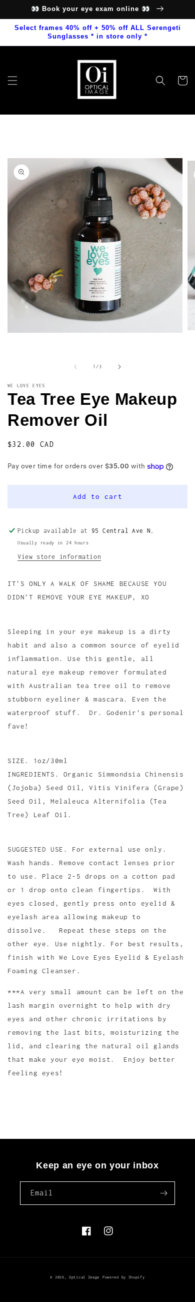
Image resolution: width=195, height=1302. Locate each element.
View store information (59, 556)
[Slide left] (75, 367)
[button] (13, 81)
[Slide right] (119, 367)
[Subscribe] (163, 1193)
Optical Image (84, 1277)
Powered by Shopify (123, 1277)
